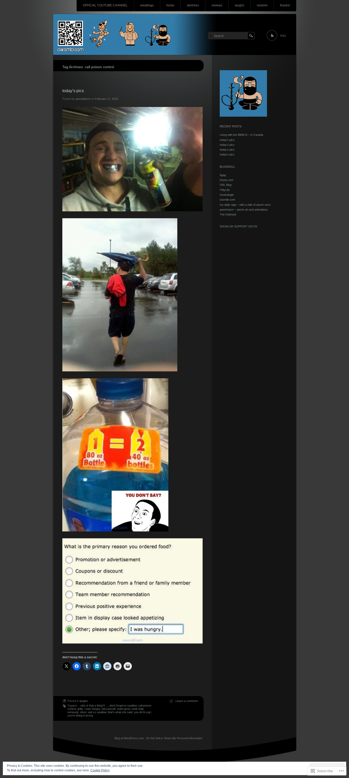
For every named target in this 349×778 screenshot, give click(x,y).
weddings (147, 5)
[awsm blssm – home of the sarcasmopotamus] (174, 34)
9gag (223, 175)
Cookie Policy (100, 770)
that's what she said (120, 712)
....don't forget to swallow (122, 705)
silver (83, 712)
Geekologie (227, 194)
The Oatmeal (228, 214)
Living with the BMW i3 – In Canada (241, 134)
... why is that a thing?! (91, 705)
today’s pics (73, 91)
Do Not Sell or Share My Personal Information (174, 738)
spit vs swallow (97, 712)
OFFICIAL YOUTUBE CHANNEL (105, 5)
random (262, 5)
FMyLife (225, 189)
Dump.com (226, 179)
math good (123, 708)
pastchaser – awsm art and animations (244, 209)
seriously (72, 712)
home (170, 5)
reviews (217, 5)
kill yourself (108, 708)
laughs (239, 5)
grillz (80, 708)
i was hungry (92, 708)
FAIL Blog (225, 184)
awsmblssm (83, 98)
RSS (283, 35)
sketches (193, 5)
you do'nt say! (142, 712)
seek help (138, 708)
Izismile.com (227, 199)
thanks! (285, 5)
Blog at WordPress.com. (129, 738)
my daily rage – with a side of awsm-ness (245, 204)
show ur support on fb (238, 226)
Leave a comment (187, 700)
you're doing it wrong (80, 715)
